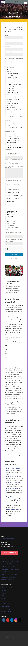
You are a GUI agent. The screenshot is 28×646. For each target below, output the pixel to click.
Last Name (7, 41)
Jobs (2, 595)
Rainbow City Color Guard (9, 574)
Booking (3, 593)
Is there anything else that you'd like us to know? (13, 240)
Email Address (8, 52)
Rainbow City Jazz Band (8, 566)
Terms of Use (5, 603)
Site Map (4, 601)
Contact (3, 598)
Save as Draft (14, 258)
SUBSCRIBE (14, 254)
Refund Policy (5, 609)
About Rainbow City (7, 588)
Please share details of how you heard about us (13, 233)
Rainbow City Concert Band (9, 561)
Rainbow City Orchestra (8, 564)
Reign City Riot (5, 572)
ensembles (16, 378)
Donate (3, 590)
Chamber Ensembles (7, 579)
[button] (26, 2)
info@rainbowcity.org (7, 538)
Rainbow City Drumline (8, 577)
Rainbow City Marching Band (10, 569)
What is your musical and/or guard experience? (14, 167)
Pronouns (7, 46)
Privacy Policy (5, 606)
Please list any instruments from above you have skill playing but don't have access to (13, 153)
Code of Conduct (6, 611)
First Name (8, 35)
